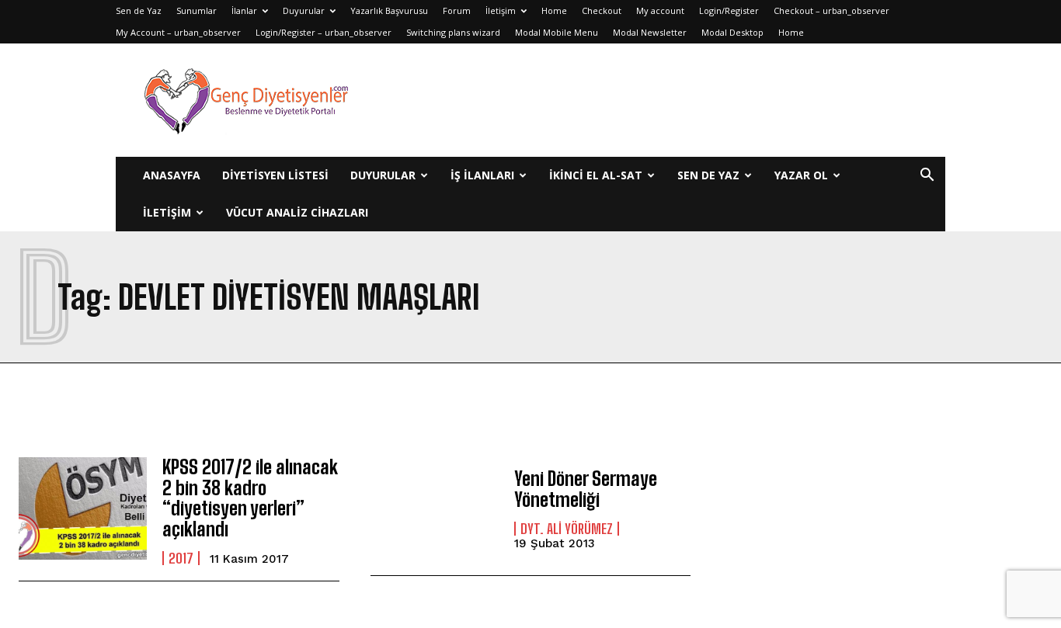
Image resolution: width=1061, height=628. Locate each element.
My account (660, 10)
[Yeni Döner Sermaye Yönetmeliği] (434, 508)
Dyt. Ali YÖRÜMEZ (566, 529)
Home (554, 10)
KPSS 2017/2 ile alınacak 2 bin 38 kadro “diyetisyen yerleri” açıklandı (250, 498)
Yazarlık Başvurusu (389, 10)
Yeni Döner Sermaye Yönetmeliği (585, 488)
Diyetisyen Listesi (275, 175)
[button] (926, 176)
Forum (457, 10)
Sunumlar (196, 10)
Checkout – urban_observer (831, 10)
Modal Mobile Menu (556, 32)
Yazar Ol (801, 175)
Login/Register (729, 10)
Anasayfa (171, 175)
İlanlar (244, 10)
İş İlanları (482, 175)
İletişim (500, 10)
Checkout (601, 10)
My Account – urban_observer (178, 32)
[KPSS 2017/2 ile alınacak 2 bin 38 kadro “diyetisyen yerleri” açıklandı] (83, 508)
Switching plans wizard (453, 32)
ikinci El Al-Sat (595, 175)
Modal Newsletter (650, 32)
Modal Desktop (732, 32)
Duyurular (304, 10)
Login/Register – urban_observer (323, 32)
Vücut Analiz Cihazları (297, 212)
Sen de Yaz (139, 10)
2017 (181, 558)
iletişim (167, 212)
